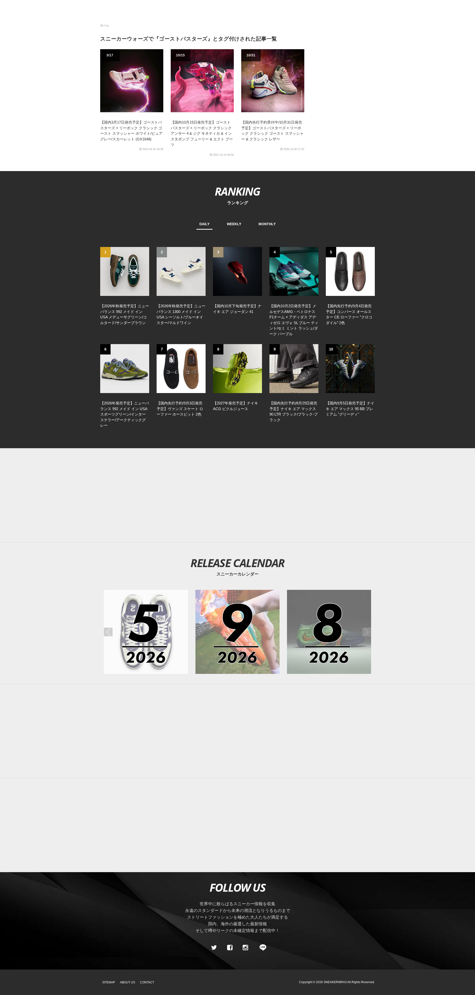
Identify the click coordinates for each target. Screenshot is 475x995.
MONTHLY (267, 224)
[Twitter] (214, 947)
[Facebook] (229, 947)
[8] (237, 368)
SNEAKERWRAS (335, 982)
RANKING (237, 191)
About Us (127, 982)
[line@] (261, 947)
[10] (350, 368)
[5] (350, 271)
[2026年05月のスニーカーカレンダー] (146, 632)
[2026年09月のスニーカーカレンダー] (237, 632)
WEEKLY (234, 224)
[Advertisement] (237, 495)
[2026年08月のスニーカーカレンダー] (329, 632)
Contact (147, 982)
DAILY (204, 224)
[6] (124, 368)
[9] (293, 368)
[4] (293, 271)
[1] (124, 271)
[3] (237, 271)
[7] (181, 368)
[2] (181, 271)
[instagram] (245, 947)
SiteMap (108, 982)
